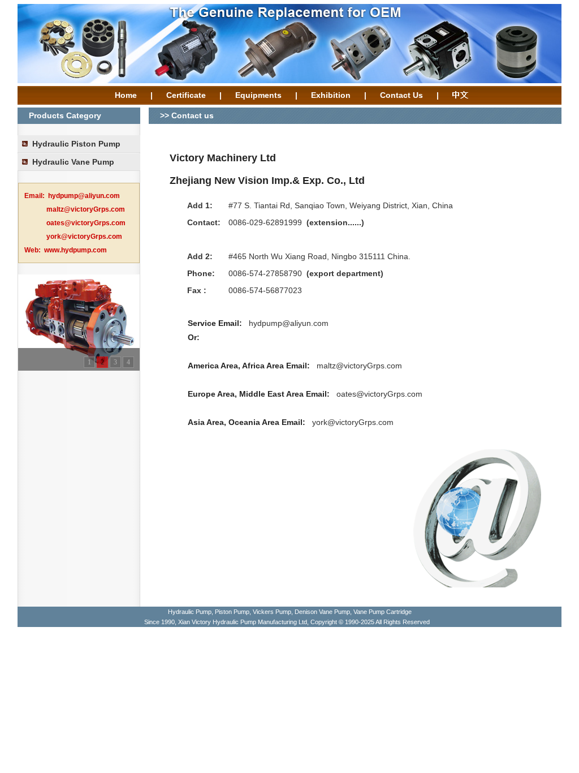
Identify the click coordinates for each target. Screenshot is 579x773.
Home (126, 95)
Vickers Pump (272, 611)
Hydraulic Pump (189, 611)
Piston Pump (232, 611)
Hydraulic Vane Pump (73, 161)
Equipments (258, 95)
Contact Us (401, 95)
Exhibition (331, 95)
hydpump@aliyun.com (289, 323)
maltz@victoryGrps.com (359, 365)
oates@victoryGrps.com (379, 393)
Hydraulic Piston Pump (76, 143)
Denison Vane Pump (322, 611)
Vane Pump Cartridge (382, 611)
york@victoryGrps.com (353, 422)
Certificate (186, 95)
